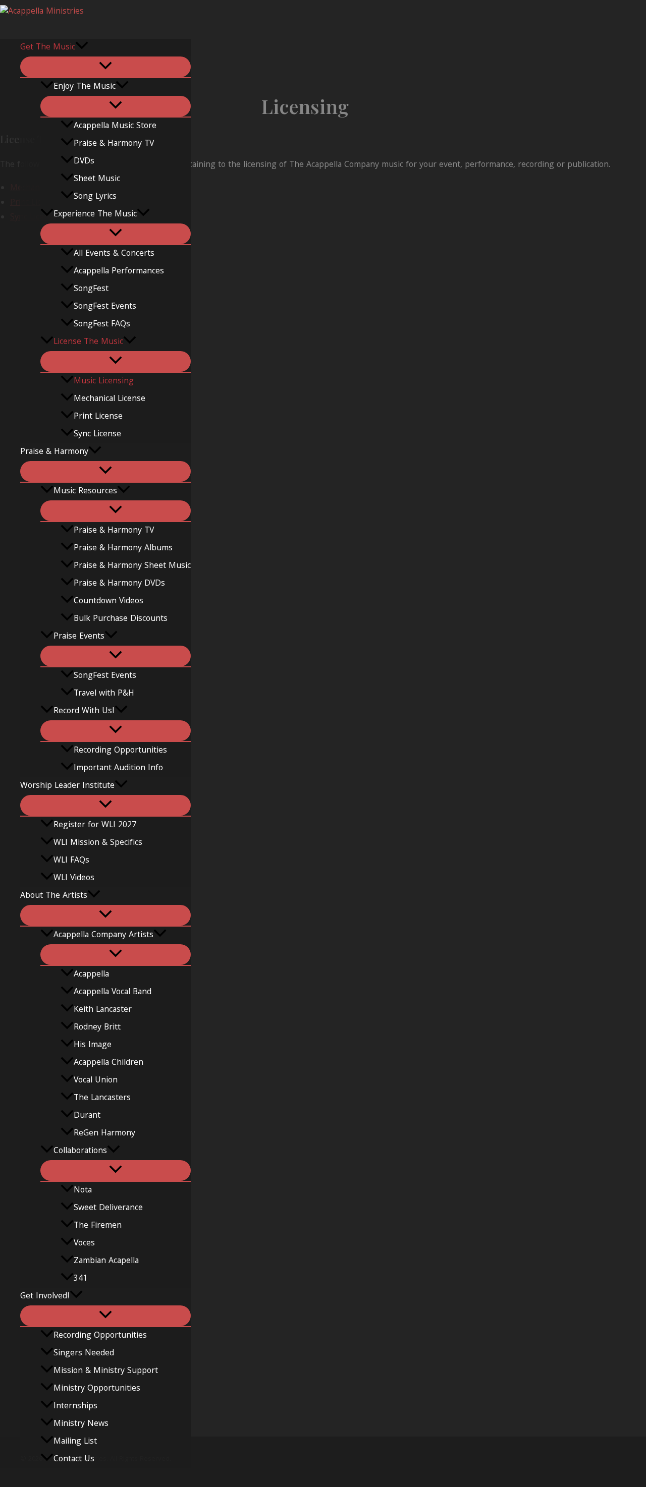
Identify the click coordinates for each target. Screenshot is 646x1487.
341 (80, 1279)
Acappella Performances (119, 271)
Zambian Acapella (106, 1261)
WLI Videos (73, 878)
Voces (84, 1243)
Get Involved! (45, 1296)
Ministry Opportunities (96, 1389)
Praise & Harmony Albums (123, 548)
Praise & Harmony (54, 452)
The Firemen (98, 1226)
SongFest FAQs (102, 324)
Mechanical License (109, 399)
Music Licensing (104, 381)
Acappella (91, 975)
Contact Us (73, 1459)
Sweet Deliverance (108, 1208)
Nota (83, 1190)
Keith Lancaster (103, 1010)
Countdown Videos (108, 601)
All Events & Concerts (114, 254)
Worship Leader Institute (67, 786)
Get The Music (47, 47)
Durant (87, 1116)
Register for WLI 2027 (94, 825)
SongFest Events (105, 307)
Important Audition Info (118, 768)
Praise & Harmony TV (114, 144)
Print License (98, 417)
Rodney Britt (97, 1028)
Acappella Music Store (115, 126)
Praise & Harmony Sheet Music (132, 566)
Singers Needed (83, 1353)
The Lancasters (102, 1098)
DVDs (84, 161)
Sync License (97, 434)
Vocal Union (96, 1081)
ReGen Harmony (104, 1133)
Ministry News (81, 1424)
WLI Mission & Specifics (97, 843)
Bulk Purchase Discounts (121, 619)
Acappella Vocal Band (112, 992)
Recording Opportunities (120, 751)
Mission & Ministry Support (105, 1371)
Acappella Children (108, 1063)
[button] (81, 47)
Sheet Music (97, 179)
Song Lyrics (95, 197)
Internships (75, 1406)
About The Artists (53, 896)
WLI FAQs (71, 861)
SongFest (91, 289)
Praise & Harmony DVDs (119, 584)
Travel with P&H (104, 694)
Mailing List (75, 1442)
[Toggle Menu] (105, 66)
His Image (93, 1045)
